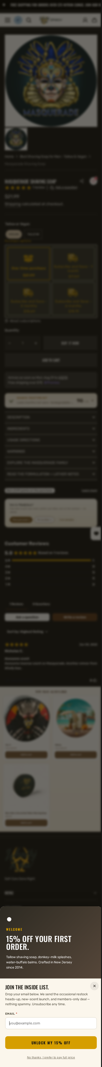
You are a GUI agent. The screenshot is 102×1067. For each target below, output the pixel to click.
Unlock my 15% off (49, 1042)
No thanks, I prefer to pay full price (49, 1057)
